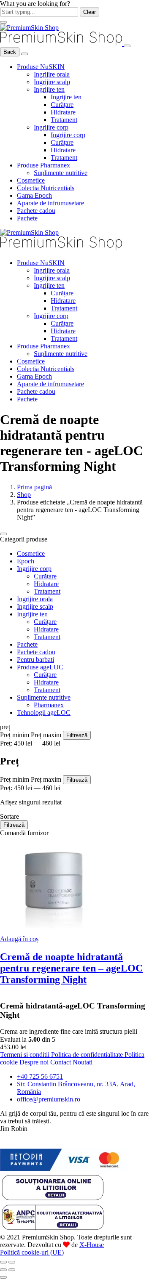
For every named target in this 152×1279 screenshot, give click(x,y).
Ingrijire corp (51, 127)
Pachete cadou (36, 210)
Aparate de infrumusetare (50, 203)
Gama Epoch (34, 195)
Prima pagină (34, 487)
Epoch (25, 561)
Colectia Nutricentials (45, 187)
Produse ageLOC (40, 667)
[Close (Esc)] (3, 1262)
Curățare (62, 104)
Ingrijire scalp (52, 81)
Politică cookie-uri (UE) (32, 1252)
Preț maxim (46, 734)
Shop (24, 494)
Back (9, 52)
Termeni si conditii (25, 1054)
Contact (61, 1062)
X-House (91, 1244)
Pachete (27, 218)
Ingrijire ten (49, 89)
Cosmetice (31, 180)
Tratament (64, 119)
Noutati (82, 1062)
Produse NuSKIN (41, 66)
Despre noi (34, 1062)
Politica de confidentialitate (88, 1054)
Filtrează (76, 735)
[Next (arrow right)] (11, 1269)
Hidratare (63, 112)
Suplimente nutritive (60, 172)
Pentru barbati (35, 659)
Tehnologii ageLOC (44, 712)
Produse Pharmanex (43, 165)
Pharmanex (49, 704)
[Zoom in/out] (11, 1262)
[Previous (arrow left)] (3, 1269)
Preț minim (14, 734)
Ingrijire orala (52, 74)
